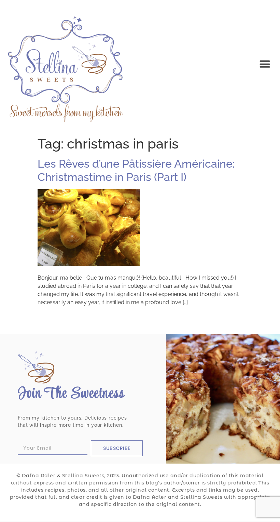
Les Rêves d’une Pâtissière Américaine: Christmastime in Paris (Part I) (136, 170)
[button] (265, 63)
